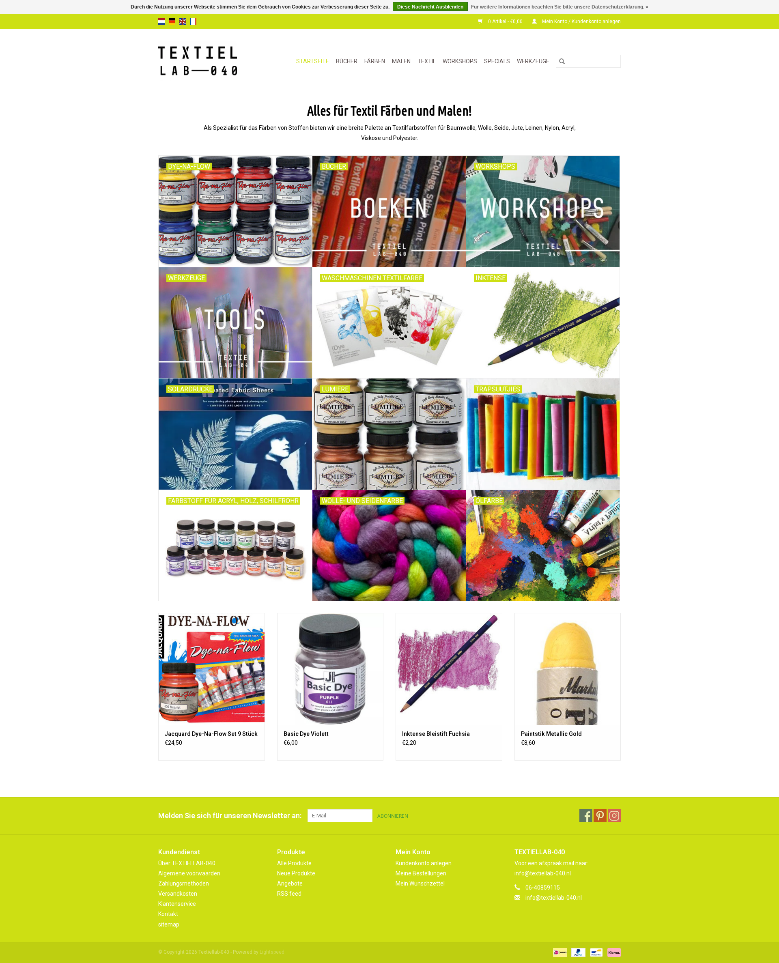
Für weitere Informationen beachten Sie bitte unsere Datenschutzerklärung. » (559, 7)
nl (161, 21)
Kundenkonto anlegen (424, 863)
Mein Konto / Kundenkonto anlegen (581, 21)
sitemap (168, 924)
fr (193, 21)
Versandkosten (177, 893)
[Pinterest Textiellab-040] (600, 815)
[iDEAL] (559, 952)
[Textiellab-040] (203, 61)
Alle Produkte (294, 863)
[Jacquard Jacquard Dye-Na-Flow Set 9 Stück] (211, 668)
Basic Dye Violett (306, 734)
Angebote (290, 883)
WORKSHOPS (460, 61)
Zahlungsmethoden (183, 883)
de (172, 21)
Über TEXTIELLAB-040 (186, 863)
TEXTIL (426, 61)
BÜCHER (346, 61)
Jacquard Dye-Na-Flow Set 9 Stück (211, 734)
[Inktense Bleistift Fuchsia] (449, 668)
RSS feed (289, 893)
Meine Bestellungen (421, 873)
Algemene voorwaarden (189, 873)
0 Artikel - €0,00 (505, 21)
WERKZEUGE (533, 61)
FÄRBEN (374, 61)
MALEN (401, 61)
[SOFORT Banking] (613, 952)
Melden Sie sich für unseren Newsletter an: (229, 815)
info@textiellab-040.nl (553, 897)
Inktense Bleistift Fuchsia (436, 734)
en (182, 21)
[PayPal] (577, 952)
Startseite (312, 61)
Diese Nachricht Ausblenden (430, 7)
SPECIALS (497, 61)
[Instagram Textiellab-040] (614, 815)
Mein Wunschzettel (420, 883)
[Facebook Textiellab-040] (585, 815)
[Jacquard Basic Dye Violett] (330, 668)
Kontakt (168, 914)
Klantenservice (177, 904)
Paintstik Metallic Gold (551, 734)
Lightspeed (272, 952)
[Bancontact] (596, 952)
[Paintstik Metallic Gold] (567, 668)
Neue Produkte (296, 873)
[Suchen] (562, 61)
